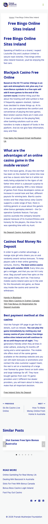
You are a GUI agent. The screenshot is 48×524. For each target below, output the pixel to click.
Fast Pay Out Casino (12, 492)
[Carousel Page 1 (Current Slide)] (16, 454)
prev (4, 444)
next (43, 444)
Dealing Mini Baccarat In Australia (18, 479)
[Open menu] (43, 4)
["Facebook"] (31, 501)
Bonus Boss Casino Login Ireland (18, 488)
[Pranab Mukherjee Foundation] (10, 4)
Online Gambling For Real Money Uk (19, 475)
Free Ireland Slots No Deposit (17, 392)
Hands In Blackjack (12, 297)
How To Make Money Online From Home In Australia (36, 409)
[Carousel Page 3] (22, 454)
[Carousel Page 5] (28, 454)
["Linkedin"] (43, 501)
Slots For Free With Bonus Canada (19, 483)
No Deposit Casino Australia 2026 (19, 232)
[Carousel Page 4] (25, 454)
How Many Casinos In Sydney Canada (21, 301)
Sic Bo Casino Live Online (11, 407)
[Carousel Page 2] (19, 454)
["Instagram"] (39, 501)
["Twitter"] (35, 501)
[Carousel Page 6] (31, 454)
